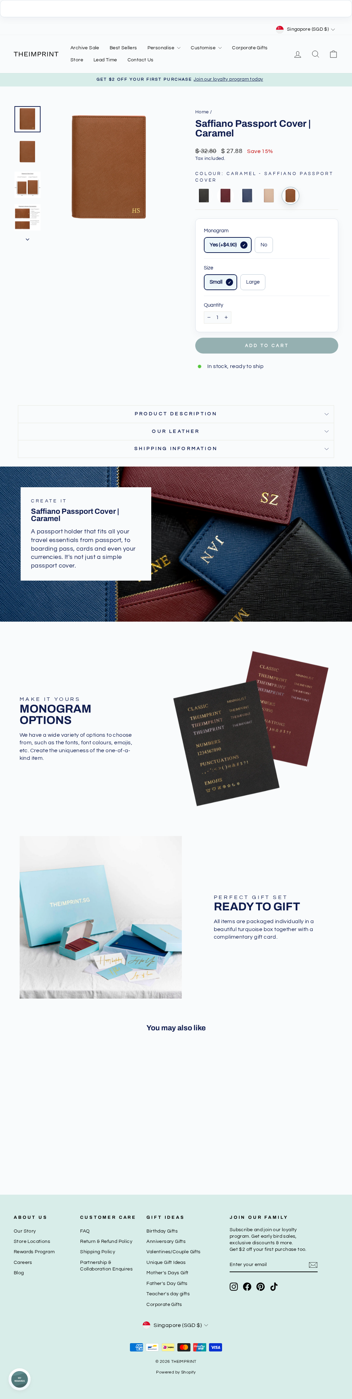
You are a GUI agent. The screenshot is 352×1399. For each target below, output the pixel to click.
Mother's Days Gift (167, 1272)
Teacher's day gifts (168, 1293)
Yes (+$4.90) (223, 244)
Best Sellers (123, 47)
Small (216, 282)
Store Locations (32, 1241)
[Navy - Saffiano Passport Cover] (247, 195)
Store (76, 60)
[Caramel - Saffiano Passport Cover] (290, 195)
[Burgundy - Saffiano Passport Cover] (225, 195)
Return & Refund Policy (106, 1241)
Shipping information (176, 448)
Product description (176, 413)
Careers (23, 1262)
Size (208, 267)
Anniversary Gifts (166, 1241)
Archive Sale (84, 47)
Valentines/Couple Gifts (173, 1251)
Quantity (213, 305)
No (264, 244)
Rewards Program (34, 1251)
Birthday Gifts (162, 1231)
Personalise (161, 47)
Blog (19, 1272)
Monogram (216, 230)
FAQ (85, 1231)
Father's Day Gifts (166, 1283)
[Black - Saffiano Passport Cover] (203, 195)
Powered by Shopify (176, 1372)
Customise (204, 47)
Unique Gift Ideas (166, 1262)
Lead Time (105, 60)
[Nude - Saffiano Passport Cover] (268, 195)
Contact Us (141, 60)
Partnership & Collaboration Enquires (106, 1266)
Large (253, 282)
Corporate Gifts (249, 47)
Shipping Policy (97, 1251)
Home (202, 112)
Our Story (25, 1231)
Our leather (176, 431)
